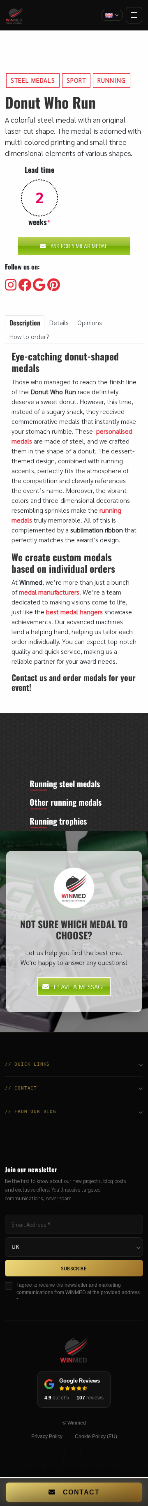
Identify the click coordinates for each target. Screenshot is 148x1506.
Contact (81, 1492)
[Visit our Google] (39, 285)
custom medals (82, 557)
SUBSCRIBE (74, 1268)
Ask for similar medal (79, 245)
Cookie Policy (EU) (96, 1436)
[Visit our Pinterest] (53, 285)
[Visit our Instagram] (10, 285)
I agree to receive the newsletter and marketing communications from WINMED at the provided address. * (78, 1292)
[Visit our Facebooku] (24, 285)
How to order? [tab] (29, 336)
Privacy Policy (46, 1436)
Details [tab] (59, 322)
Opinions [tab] (89, 322)
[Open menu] (134, 15)
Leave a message (80, 986)
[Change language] (112, 15)
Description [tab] (24, 323)
